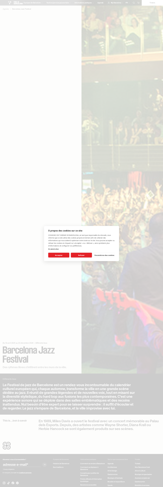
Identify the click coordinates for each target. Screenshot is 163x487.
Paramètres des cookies (104, 255)
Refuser (81, 255)
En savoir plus (53, 249)
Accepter (59, 255)
